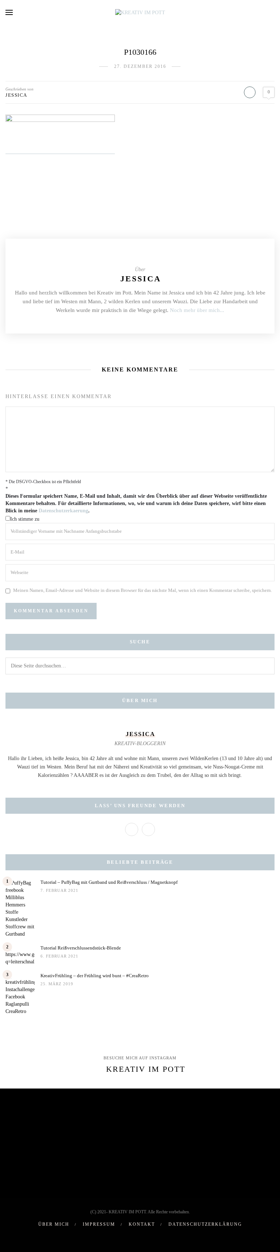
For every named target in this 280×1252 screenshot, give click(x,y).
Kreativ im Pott (145, 1069)
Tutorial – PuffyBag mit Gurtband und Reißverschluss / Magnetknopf (109, 882)
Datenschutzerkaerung (63, 510)
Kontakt (142, 1224)
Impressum (99, 1224)
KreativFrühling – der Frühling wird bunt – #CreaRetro (94, 975)
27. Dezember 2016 (140, 66)
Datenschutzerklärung (205, 1224)
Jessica (16, 95)
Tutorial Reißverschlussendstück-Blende (80, 948)
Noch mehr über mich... (197, 310)
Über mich (53, 1224)
